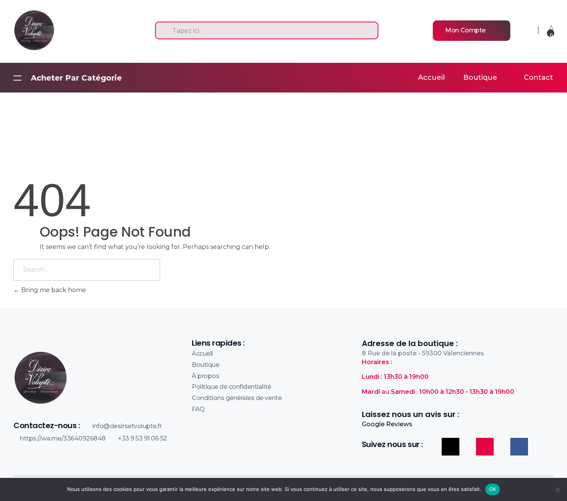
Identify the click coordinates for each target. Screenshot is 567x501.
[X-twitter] (450, 447)
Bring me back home (53, 290)
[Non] (557, 489)
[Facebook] (519, 447)
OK (492, 489)
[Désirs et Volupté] (74, 30)
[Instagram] (485, 447)
